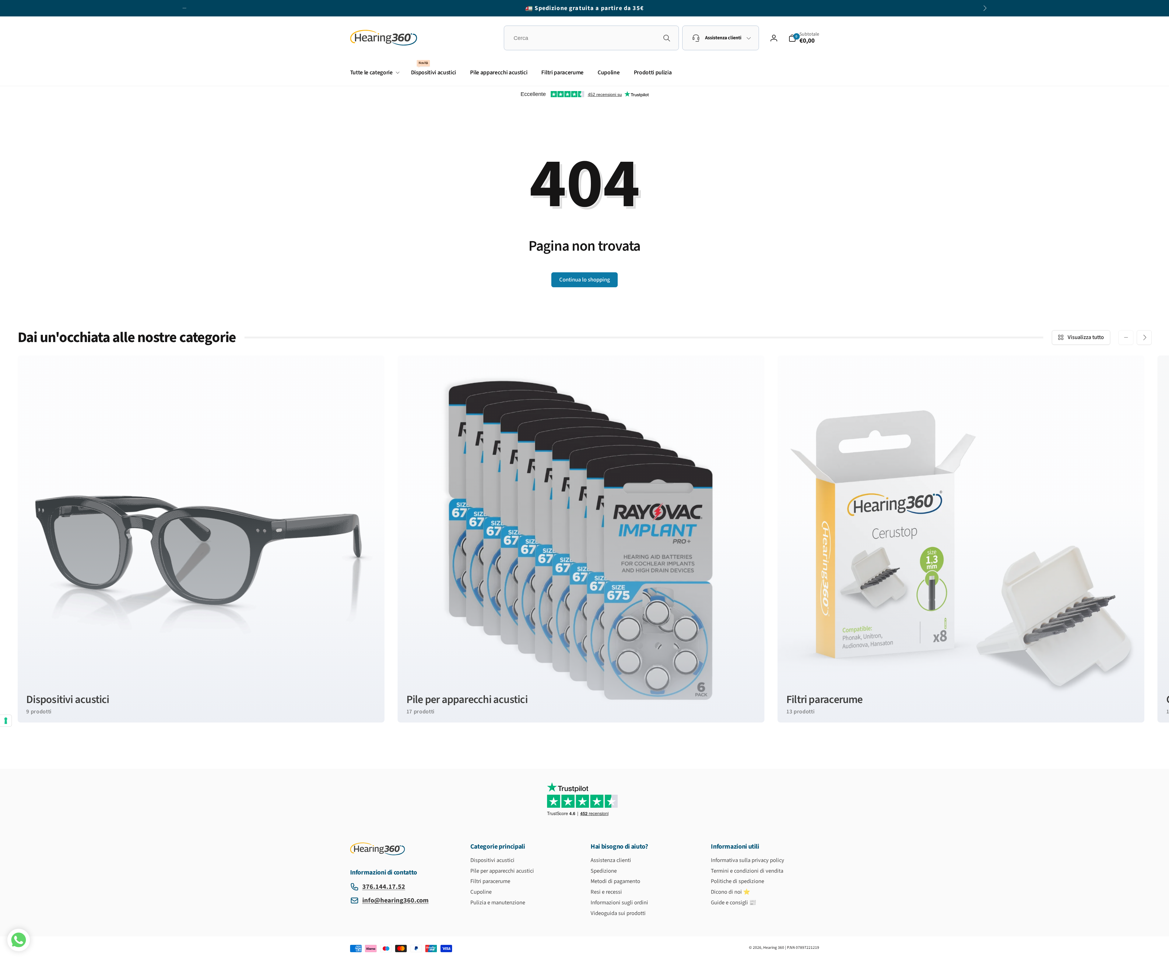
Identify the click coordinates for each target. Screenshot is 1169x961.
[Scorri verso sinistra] (184, 8)
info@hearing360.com (395, 900)
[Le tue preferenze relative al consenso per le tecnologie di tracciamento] (6, 720)
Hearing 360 (773, 947)
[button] (803, 38)
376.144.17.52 (383, 887)
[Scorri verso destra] (984, 8)
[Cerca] (667, 38)
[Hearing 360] (377, 854)
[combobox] (591, 38)
